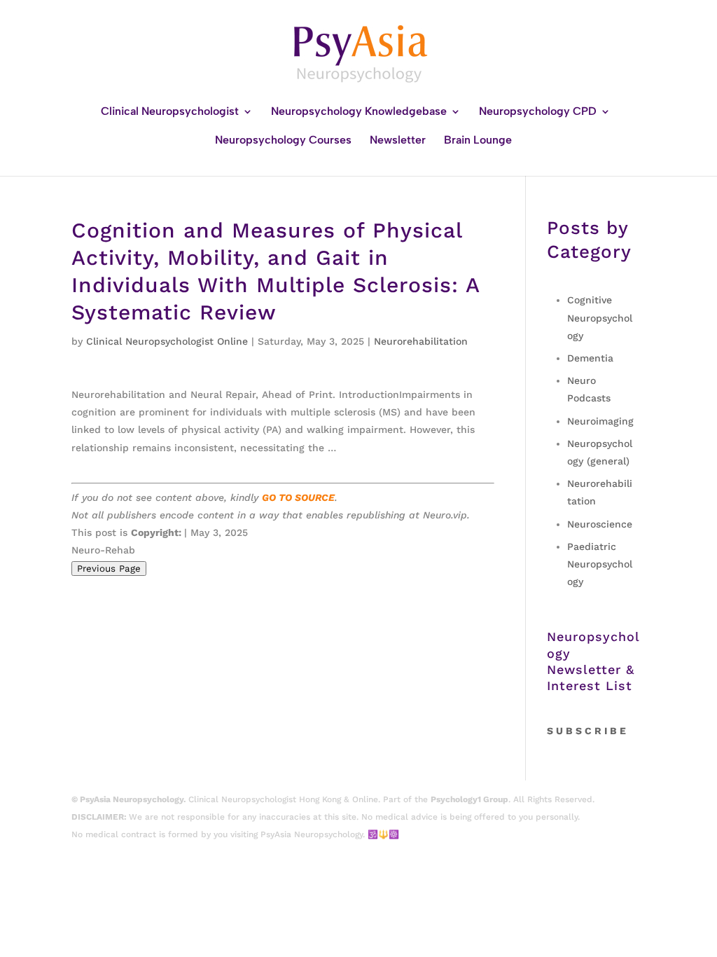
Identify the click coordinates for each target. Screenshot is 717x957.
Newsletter (398, 140)
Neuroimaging (600, 421)
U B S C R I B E (591, 730)
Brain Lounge (478, 140)
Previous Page (109, 568)
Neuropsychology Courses (283, 140)
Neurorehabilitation (421, 341)
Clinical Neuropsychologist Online (167, 341)
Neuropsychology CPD (538, 112)
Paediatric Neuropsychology (599, 564)
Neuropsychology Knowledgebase (359, 112)
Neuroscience (599, 524)
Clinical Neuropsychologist (170, 112)
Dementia (590, 358)
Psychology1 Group (469, 799)
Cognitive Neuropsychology (599, 317)
